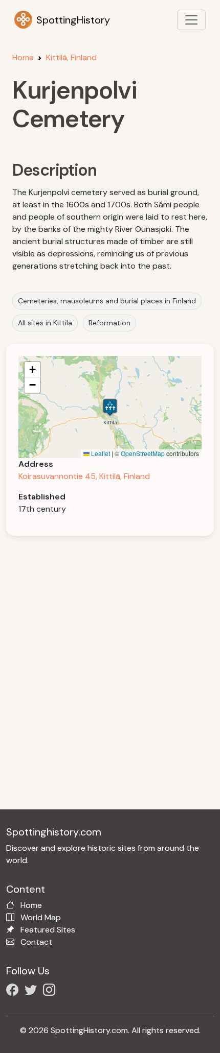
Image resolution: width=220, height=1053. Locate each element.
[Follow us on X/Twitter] (33, 991)
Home (23, 57)
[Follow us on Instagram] (51, 991)
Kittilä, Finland (71, 57)
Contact (36, 942)
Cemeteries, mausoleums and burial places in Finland (107, 300)
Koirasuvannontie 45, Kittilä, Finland (84, 476)
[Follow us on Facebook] (14, 991)
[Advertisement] (110, 658)
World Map (40, 917)
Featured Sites (47, 929)
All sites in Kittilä (45, 322)
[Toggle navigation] (191, 20)
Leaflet (100, 453)
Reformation (109, 322)
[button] (110, 407)
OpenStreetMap (143, 453)
